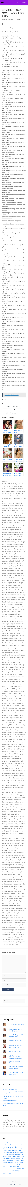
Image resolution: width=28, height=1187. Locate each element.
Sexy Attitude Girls (18, 869)
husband (11, 768)
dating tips (15, 696)
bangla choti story (7, 602)
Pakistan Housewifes (8, 840)
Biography (5, 669)
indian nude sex (18, 783)
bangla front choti (16, 619)
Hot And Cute (9, 763)
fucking (20, 742)
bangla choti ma (7, 573)
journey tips (9, 800)
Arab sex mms (20, 501)
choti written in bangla (15, 684)
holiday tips (18, 756)
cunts (19, 693)
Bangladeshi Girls (7, 650)
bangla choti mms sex (13, 578)
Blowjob (16, 669)
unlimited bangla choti (18, 908)
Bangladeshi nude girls (11, 653)
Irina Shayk (5, 797)
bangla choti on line (12, 583)
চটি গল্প (3, 927)
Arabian (4, 503)
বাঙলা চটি (22, 932)
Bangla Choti (10, 518)
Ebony (15, 706)
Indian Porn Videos (18, 785)
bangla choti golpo (13, 1152)
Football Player (14, 730)
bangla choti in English (15, 568)
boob (21, 669)
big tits (7, 667)
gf (21, 747)
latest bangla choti (15, 807)
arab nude (12, 501)
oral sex (14, 836)
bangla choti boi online (15, 532)
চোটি (18, 927)
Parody (4, 843)
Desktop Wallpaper (16, 698)
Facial (21, 715)
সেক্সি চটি (16, 944)
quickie (17, 850)
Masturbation (14, 814)
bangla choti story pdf (8, 607)
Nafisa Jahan (6, 824)
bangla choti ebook (11, 549)
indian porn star (7, 785)
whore (8, 915)
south (10, 872)
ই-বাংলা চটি (22, 922)
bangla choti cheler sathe (13, 539)
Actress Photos (13, 489)
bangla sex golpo (19, 1158)
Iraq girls (20, 795)
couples (16, 691)
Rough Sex (9, 860)
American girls (19, 493)
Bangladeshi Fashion (19, 648)
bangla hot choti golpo (9, 621)
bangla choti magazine (9, 575)
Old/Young (15, 831)
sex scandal (5, 869)
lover (7, 812)
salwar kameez (15, 862)
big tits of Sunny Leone (17, 667)
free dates (13, 734)
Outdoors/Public (7, 838)
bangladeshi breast (11, 645)
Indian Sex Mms (7, 790)
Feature (8, 720)
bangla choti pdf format (17, 592)
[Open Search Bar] (18, 2)
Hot (3, 763)
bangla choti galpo (12, 551)
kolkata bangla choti (8, 802)
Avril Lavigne (19, 510)
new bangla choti (14, 826)
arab (20, 498)
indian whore (6, 792)
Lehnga (14, 809)
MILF (19, 816)
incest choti (13, 771)
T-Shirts (10, 898)
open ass (9, 836)
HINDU (4, 756)
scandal (22, 862)
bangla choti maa (17, 573)
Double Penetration (8, 701)
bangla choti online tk (12, 590)
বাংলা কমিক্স (4, 937)
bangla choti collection (16, 544)
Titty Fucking (10, 903)
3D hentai (14, 486)
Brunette (5, 674)
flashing (17, 727)
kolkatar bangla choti (16, 804)
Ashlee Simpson (16, 508)
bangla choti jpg (7, 571)
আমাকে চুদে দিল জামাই (15, 922)
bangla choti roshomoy (17, 597)
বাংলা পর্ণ (11, 939)
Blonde (11, 669)
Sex (12, 867)
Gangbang (9, 747)
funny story (14, 744)
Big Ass (13, 665)
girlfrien (4, 749)
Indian (23, 771)
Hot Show (5, 768)
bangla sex (5, 628)
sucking (20, 891)
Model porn (21, 819)
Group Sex (5, 754)
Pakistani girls (19, 840)
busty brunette (12, 674)
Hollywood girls (13, 761)
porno (19, 848)
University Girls (6, 908)
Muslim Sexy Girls (19, 821)
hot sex (12, 766)
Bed (9, 662)
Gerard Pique (17, 747)
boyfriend (10, 672)
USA (12, 910)
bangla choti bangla (19, 520)
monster (5, 821)
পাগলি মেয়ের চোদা (6, 932)
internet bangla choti (17, 792)
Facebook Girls (14, 715)
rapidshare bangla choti (9, 853)
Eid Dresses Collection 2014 (14, 708)
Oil (10, 831)
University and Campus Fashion (11, 906)
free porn (12, 739)
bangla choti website (8, 609)
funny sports (6, 744)
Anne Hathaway (14, 498)
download (18, 701)
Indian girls (20, 780)
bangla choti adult (7, 520)
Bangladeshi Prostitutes (9, 655)
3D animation (6, 486)
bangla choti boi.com (8, 534)
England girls (11, 710)
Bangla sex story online (13, 631)
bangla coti (14, 616)
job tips (12, 797)
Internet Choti (6, 795)
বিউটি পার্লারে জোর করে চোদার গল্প (16, 1051)
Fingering (5, 727)
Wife (11, 915)
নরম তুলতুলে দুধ (21, 930)
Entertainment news (8, 713)
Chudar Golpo (13, 686)
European (18, 713)
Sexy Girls (5, 872)
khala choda (17, 800)
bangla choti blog (7, 522)
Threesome (5, 901)
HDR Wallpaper (17, 754)
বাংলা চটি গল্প (14, 937)
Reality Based (14, 855)
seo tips (8, 867)
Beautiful (15, 660)
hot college (5, 766)
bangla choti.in (13, 614)
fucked (15, 742)
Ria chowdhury (6, 857)
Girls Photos (6, 751)
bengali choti (6, 665)
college (4, 689)
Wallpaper (21, 910)
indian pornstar (7, 787)
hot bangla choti (19, 763)
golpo (21, 751)
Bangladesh (5, 636)
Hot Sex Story (19, 766)
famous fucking (7, 718)
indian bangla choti (17, 773)
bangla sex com (14, 628)
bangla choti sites (7, 600)
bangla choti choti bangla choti (11, 542)
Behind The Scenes (16, 662)
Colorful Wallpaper (13, 689)
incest (8, 771)
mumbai (10, 821)
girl (24, 747)
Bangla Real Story (16, 626)
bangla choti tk (20, 607)
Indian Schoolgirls (17, 787)
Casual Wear (6, 677)
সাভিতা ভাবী (10, 944)
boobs (4, 672)
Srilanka (4, 891)
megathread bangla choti (9, 816)
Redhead (21, 855)
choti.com (5, 686)
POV (9, 850)
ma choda (13, 812)
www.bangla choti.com (14, 920)
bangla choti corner (8, 546)
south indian (16, 872)
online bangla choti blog (13, 833)
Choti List (5, 684)
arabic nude (5, 505)
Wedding (5, 913)
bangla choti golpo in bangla (10, 556)
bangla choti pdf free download (11, 595)
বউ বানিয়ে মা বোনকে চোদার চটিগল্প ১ (16, 1024)
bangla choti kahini (17, 571)
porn (8, 848)
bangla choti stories (19, 600)
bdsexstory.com (7, 660)
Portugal (4, 850)
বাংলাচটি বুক (16, 939)
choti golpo (13, 679)
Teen (15, 898)
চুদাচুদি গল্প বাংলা (12, 927)
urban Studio (6, 910)
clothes (20, 686)
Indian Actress (6, 773)
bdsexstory (20, 657)
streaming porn (12, 891)
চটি (9, 925)
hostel (21, 761)
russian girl (16, 860)
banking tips (20, 655)
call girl (20, 674)
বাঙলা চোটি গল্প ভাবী (13, 934)
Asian (13, 510)
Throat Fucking (14, 901)
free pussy (19, 739)
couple (11, 691)
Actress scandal (10, 491)
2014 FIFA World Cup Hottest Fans (14, 484)
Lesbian (19, 809)
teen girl (19, 898)
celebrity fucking (15, 677)
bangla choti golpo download (14, 554)
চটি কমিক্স (22, 925)
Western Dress (12, 913)
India (19, 771)
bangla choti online (13, 1154)
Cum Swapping (12, 693)
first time (11, 727)
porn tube (14, 848)
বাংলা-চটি (6, 481)
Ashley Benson (6, 510)
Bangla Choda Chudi (7, 1145)
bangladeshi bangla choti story (15, 640)
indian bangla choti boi (9, 775)
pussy (13, 850)
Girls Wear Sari (14, 751)
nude (21, 826)
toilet (16, 903)
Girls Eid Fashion (19, 749)
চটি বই (7, 927)
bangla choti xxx (12, 612)
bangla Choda (15, 513)
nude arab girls (13, 828)
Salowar (7, 862)
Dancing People (7, 696)
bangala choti (6, 513)
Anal (3, 496)
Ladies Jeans (6, 807)
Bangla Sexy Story (14, 633)
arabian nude (20, 503)
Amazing (5, 493)
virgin (15, 910)
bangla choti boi (16, 525)
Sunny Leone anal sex (8, 894)
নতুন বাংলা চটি (14, 930)
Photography (13, 845)
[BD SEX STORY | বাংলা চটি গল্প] (3, 2)
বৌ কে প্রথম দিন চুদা (17, 942)
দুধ (9, 930)
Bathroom (5, 657)
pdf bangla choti (12, 843)
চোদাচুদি (20, 927)
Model (15, 819)
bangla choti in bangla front (10, 563)
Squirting (22, 889)
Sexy (11, 869)
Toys (19, 903)
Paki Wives (16, 838)
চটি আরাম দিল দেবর (15, 925)
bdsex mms (12, 657)
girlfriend (10, 749)
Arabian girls (11, 503)
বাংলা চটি (10, 937)
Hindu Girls (10, 756)
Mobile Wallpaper (7, 819)
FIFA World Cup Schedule (16, 725)
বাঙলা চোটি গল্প (5, 934)
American (11, 493)
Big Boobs (18, 665)
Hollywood (5, 759)
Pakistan (22, 838)
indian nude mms (7, 783)
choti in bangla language (17, 681)
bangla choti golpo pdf (17, 561)
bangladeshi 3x (6, 638)
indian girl (13, 780)
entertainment (20, 710)
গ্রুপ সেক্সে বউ (5, 925)
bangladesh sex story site (17, 636)
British (22, 672)
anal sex (14, 496)
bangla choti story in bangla (14, 604)
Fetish (13, 720)
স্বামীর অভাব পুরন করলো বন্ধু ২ (15, 1040)
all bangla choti (20, 491)
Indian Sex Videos (18, 790)
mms (23, 816)
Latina (4, 809)
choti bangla (6, 679)
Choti (22, 677)
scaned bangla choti (8, 865)
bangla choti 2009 (19, 518)
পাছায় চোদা (12, 932)
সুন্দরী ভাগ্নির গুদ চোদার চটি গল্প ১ (16, 1062)
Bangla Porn (13, 624)
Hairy (11, 754)
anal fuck (8, 496)
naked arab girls (15, 824)
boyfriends (16, 672)
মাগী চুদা (6, 944)
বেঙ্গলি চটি (10, 942)
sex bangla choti (19, 867)
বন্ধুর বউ (17, 932)
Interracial (14, 795)
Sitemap (14, 1181)
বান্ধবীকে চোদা (21, 934)
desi (20, 696)
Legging (9, 809)
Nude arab (5, 828)
